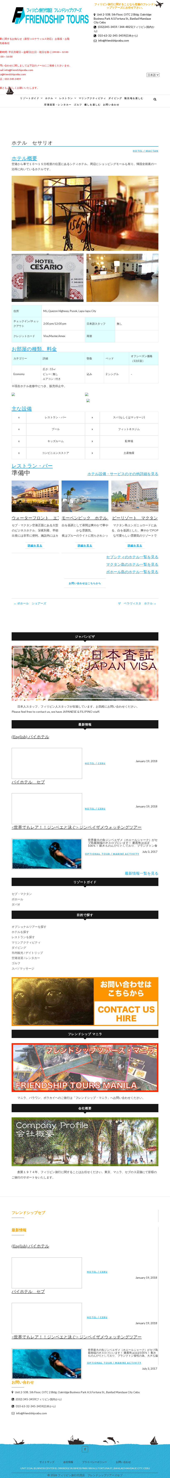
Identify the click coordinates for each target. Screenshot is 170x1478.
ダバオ (16, 904)
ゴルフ (78, 104)
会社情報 (68, 1462)
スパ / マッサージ (23, 968)
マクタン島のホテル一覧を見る (132, 564)
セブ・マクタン (22, 894)
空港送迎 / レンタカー (26, 958)
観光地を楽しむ (133, 98)
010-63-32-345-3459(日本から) (35, 1406)
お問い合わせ (111, 104)
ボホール (17, 899)
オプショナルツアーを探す (29, 926)
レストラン (66, 98)
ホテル (49, 98)
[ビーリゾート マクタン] (134, 498)
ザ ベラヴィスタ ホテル (137, 603)
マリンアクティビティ (92, 98)
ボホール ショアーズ (30, 603)
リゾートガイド (29, 98)
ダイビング (115, 98)
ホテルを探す (20, 932)
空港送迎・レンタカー (58, 104)
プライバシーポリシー (94, 1462)
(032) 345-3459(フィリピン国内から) (38, 1399)
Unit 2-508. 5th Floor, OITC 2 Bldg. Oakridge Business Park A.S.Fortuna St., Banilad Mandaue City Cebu (122, 18)
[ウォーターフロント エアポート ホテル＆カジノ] (35, 498)
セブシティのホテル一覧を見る (132, 557)
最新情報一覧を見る (141, 873)
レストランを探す (23, 937)
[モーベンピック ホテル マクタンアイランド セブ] (85, 498)
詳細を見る (35, 545)
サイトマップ (46, 1462)
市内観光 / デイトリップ (27, 952)
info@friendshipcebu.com (31, 1413)
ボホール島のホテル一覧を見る (132, 571)
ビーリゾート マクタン (135, 518)
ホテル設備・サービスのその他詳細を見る (122, 473)
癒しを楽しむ (92, 104)
